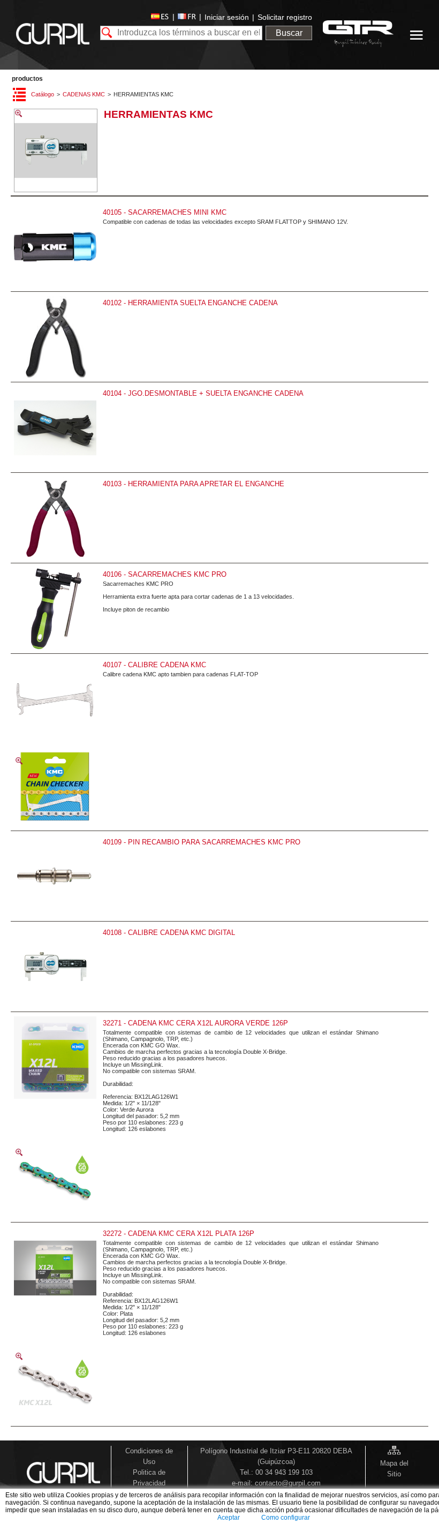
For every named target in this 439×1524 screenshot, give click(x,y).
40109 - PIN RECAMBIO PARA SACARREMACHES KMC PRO (201, 842)
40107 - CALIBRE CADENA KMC (154, 665)
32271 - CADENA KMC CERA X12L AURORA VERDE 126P (195, 1023)
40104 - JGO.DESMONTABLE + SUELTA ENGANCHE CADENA (203, 393)
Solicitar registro (285, 17)
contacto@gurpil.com (288, 1483)
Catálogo (42, 94)
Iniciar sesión (227, 17)
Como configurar (285, 1517)
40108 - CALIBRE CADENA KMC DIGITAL (169, 933)
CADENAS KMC (84, 94)
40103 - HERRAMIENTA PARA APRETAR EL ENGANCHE (193, 484)
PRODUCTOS (27, 78)
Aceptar (228, 1517)
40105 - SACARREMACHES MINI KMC (164, 212)
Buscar (289, 32)
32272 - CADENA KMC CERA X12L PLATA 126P (178, 1233)
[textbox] (181, 33)
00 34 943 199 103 (284, 1472)
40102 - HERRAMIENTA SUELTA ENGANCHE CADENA (190, 303)
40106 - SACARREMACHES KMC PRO (164, 574)
